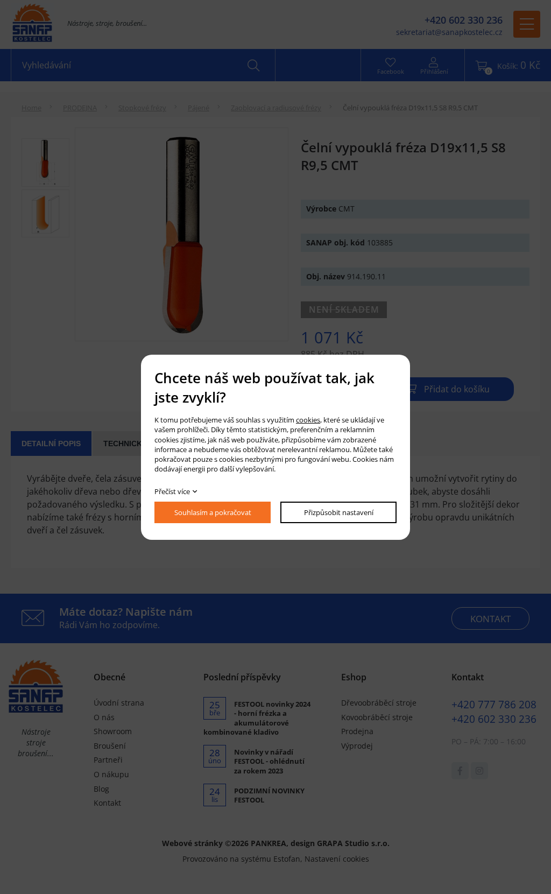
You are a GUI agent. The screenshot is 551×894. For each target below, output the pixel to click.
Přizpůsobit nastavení (338, 512)
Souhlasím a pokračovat (212, 512)
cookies (308, 420)
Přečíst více (172, 491)
